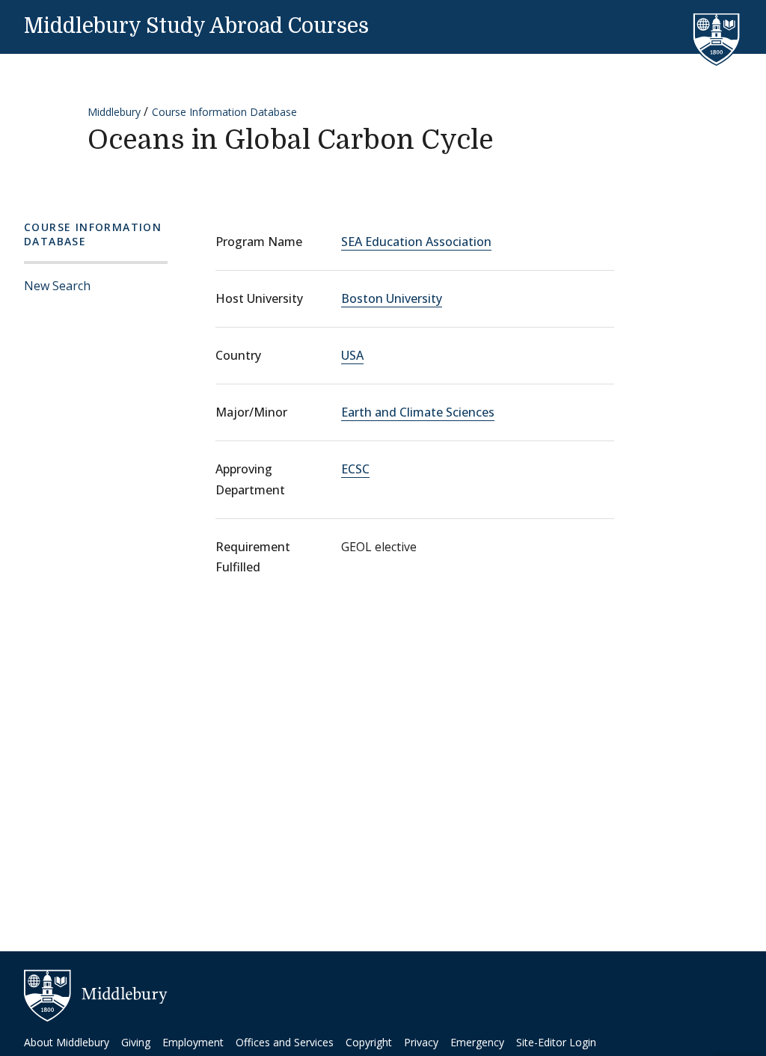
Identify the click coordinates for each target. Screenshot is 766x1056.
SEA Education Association (416, 241)
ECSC (355, 469)
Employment (193, 1042)
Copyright (369, 1042)
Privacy (421, 1042)
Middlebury (114, 112)
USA (352, 355)
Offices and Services (285, 1042)
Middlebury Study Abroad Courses (196, 26)
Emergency (477, 1042)
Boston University (391, 298)
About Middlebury (66, 1042)
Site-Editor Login (556, 1042)
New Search (57, 285)
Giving (135, 1042)
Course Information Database (224, 112)
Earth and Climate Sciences (417, 412)
